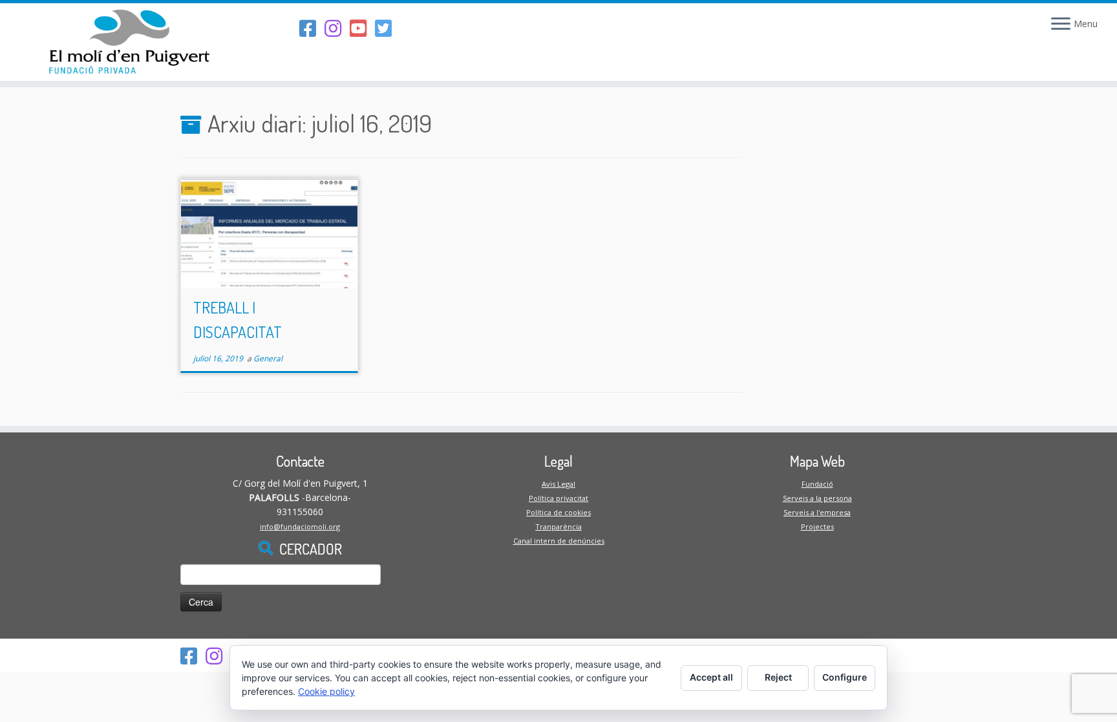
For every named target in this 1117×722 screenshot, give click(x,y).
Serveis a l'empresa (817, 512)
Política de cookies (558, 512)
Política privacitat (558, 498)
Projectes (817, 526)
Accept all (711, 677)
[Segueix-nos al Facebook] (311, 28)
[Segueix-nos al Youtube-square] (362, 28)
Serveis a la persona (817, 498)
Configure (844, 677)
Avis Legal (558, 484)
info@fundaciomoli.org (300, 526)
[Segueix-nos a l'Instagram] (337, 28)
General (267, 358)
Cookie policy (326, 691)
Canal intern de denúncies (558, 541)
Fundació (817, 484)
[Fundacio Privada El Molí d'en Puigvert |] (129, 42)
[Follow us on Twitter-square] (387, 28)
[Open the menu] (1060, 24)
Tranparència (558, 526)
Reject (778, 677)
